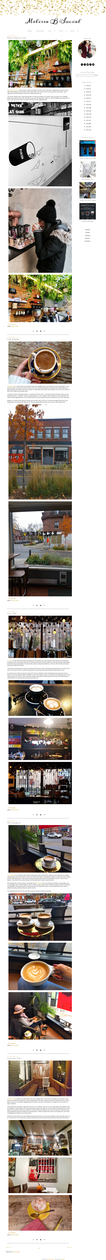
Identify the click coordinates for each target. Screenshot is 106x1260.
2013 (87, 126)
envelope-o (88, 241)
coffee (17, 326)
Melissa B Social (53, 21)
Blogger (63, 1259)
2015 (87, 120)
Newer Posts (70, 1247)
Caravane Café (14, 1058)
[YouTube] (87, 64)
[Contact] (93, 64)
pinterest (87, 238)
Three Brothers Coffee (88, 179)
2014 (87, 123)
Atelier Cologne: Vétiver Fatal (88, 158)
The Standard (13, 823)
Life (50, 31)
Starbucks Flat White (88, 221)
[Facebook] (82, 64)
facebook (87, 229)
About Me (40, 31)
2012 (87, 130)
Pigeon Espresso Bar (17, 38)
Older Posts (8, 1247)
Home (30, 31)
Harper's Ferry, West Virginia (88, 200)
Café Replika (13, 339)
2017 (87, 114)
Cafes (61, 31)
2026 (87, 85)
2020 (87, 104)
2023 (87, 95)
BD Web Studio (50, 1259)
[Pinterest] (90, 64)
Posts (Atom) (16, 1252)
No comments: (12, 324)
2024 (87, 92)
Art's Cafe (9, 660)
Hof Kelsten (39, 883)
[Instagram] (85, 64)
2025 (87, 89)
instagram (87, 235)
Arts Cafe (11, 613)
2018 (87, 111)
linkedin (88, 232)
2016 (87, 117)
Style (73, 31)
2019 (87, 108)
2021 (87, 101)
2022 (87, 98)
